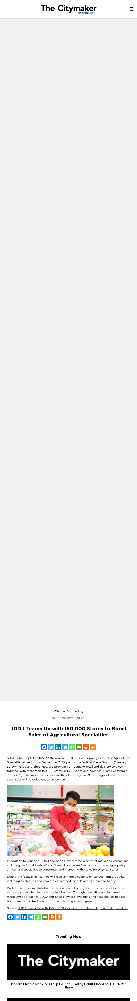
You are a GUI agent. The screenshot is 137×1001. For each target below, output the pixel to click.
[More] (93, 747)
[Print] (86, 747)
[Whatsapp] (72, 747)
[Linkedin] (58, 747)
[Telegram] (65, 747)
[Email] (79, 747)
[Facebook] (44, 747)
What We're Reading (68, 711)
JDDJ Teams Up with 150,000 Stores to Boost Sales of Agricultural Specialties (73, 908)
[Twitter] (51, 747)
